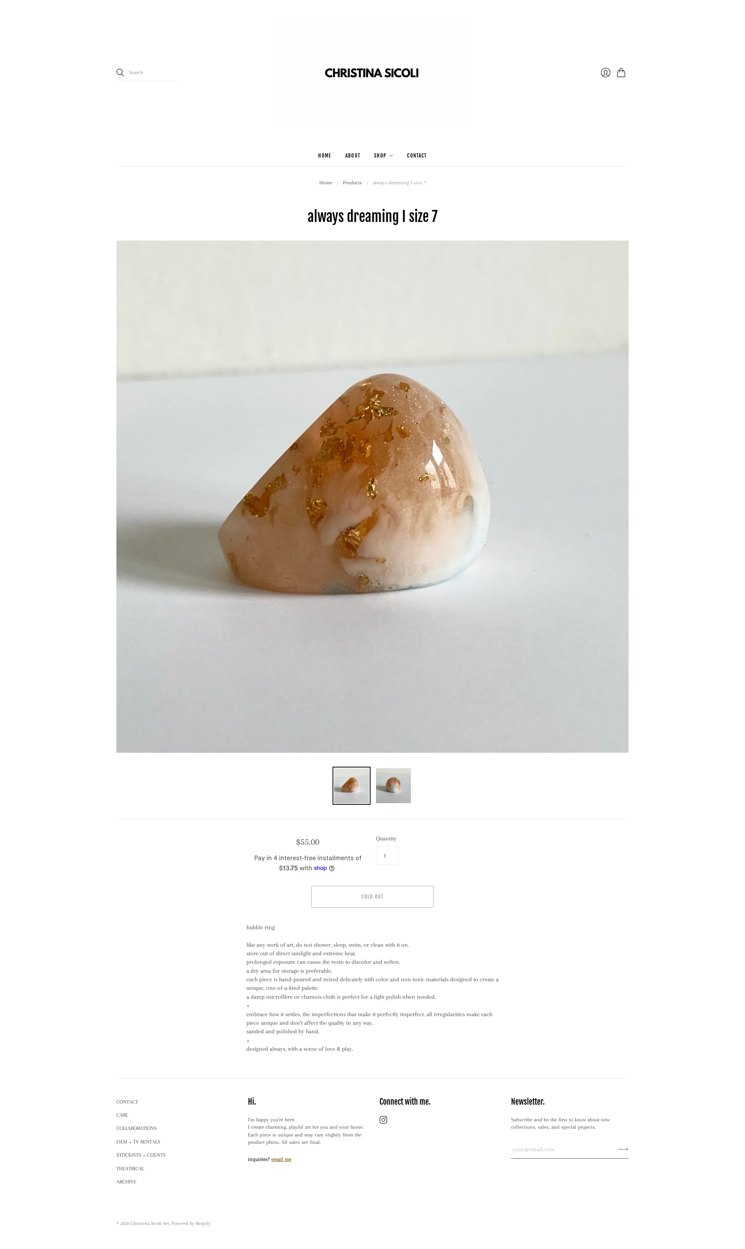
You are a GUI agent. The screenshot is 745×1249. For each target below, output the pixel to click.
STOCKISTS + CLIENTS (141, 1155)
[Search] (120, 72)
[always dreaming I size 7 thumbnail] (351, 785)
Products (352, 182)
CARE (122, 1115)
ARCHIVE (126, 1182)
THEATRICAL (130, 1168)
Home (325, 182)
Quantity (386, 838)
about (352, 155)
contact (416, 155)
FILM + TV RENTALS (138, 1142)
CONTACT (127, 1102)
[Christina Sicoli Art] (372, 72)
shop (380, 155)
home (324, 155)
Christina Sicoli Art (150, 1223)
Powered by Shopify (191, 1223)
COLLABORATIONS (136, 1128)
